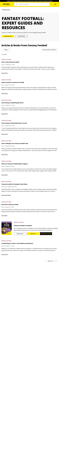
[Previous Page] (44, 260)
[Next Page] (56, 260)
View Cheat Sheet (6, 195)
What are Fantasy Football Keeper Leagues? (14, 164)
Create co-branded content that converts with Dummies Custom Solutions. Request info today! (29, 1)
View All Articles (8, 36)
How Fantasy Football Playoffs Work (12, 103)
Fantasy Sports (6, 9)
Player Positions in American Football (12, 82)
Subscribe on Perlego (46, 233)
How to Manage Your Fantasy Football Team (14, 143)
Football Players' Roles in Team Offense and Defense (17, 243)
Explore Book (20, 233)
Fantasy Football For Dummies (23, 225)
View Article (4, 73)
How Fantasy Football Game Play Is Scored (14, 123)
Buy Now (33, 233)
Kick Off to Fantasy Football (9, 204)
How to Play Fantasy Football (10, 62)
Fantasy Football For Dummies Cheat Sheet (14, 184)
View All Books (21, 36)
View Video (4, 215)
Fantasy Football (6, 59)
